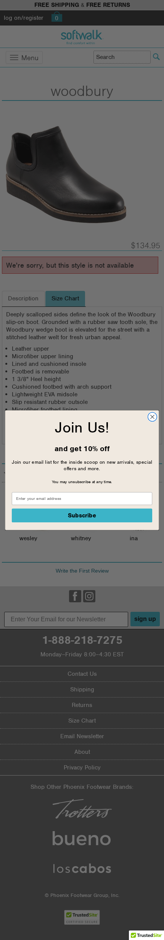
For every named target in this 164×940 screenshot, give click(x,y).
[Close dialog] (152, 416)
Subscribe (82, 515)
